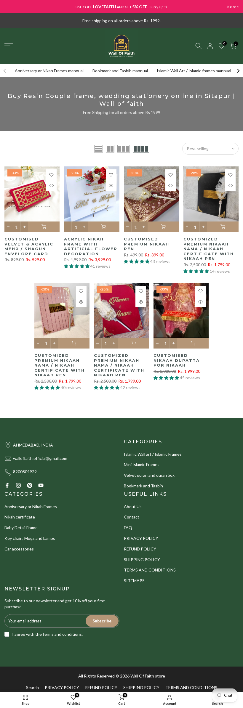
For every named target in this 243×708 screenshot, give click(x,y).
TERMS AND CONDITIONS (150, 569)
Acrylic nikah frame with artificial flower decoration (90, 246)
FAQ (128, 527)
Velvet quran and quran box (149, 475)
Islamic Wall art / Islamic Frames (153, 454)
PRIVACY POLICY (141, 538)
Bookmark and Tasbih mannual (120, 70)
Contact (131, 516)
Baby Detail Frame (21, 527)
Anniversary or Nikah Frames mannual (49, 70)
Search (32, 687)
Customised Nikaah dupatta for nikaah (177, 360)
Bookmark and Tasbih (143, 485)
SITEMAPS (134, 580)
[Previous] (5, 71)
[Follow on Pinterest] (29, 485)
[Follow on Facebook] (7, 485)
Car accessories (19, 548)
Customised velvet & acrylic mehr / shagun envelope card (28, 246)
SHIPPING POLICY (142, 559)
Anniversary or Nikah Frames (30, 506)
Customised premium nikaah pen (146, 244)
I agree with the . (47, 634)
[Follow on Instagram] (18, 485)
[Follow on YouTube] (41, 485)
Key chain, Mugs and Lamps (29, 538)
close (11, 7)
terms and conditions (62, 634)
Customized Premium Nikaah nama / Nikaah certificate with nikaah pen (208, 249)
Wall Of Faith (142, 675)
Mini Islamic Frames (141, 464)
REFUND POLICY (140, 548)
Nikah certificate (19, 516)
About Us (133, 506)
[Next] (238, 71)
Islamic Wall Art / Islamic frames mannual (194, 70)
